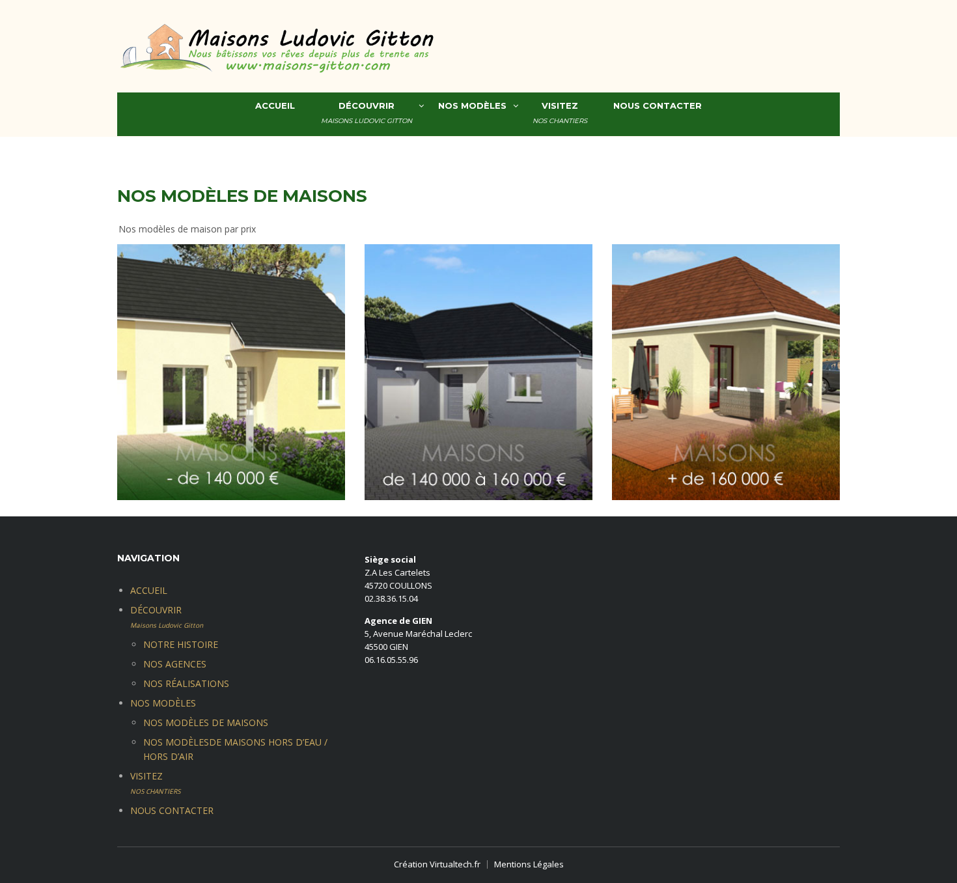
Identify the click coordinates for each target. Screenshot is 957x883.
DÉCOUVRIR (366, 112)
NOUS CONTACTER (657, 105)
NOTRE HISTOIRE (180, 644)
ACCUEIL (275, 105)
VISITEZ (560, 112)
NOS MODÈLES (472, 105)
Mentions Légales (529, 864)
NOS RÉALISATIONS (186, 683)
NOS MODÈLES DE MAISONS (205, 722)
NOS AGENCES (174, 664)
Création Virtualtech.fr (437, 864)
